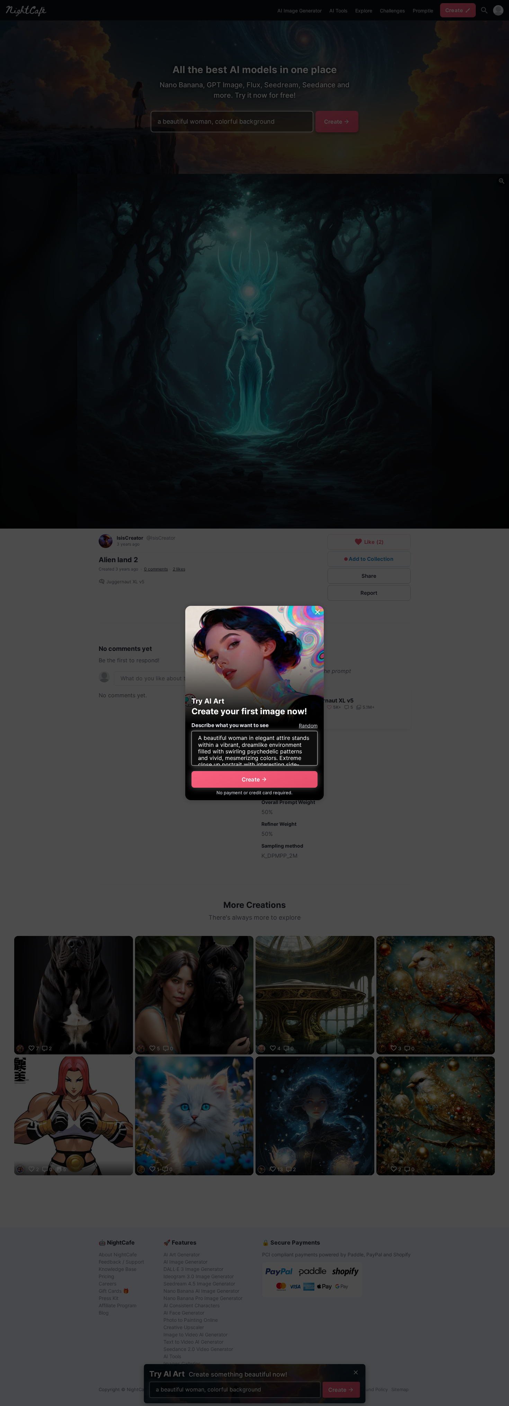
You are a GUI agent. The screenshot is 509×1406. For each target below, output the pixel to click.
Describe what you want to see (230, 725)
